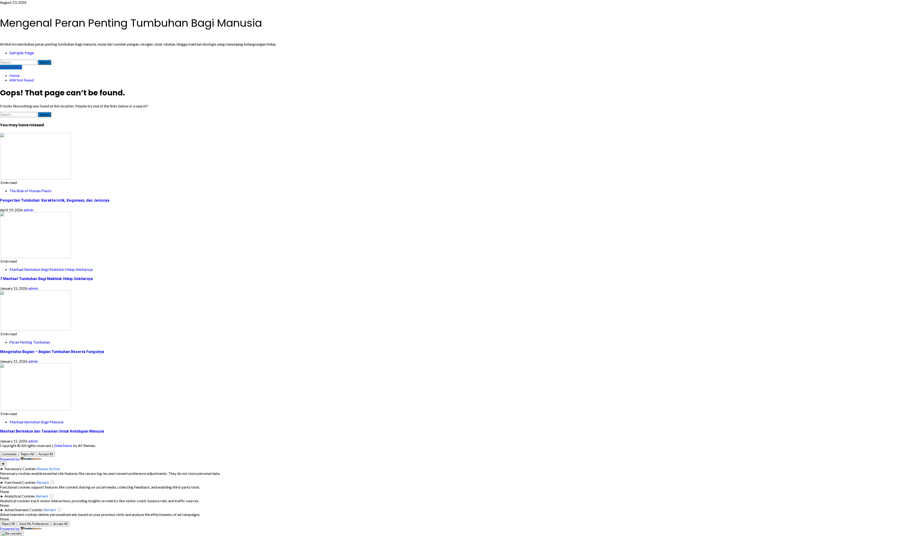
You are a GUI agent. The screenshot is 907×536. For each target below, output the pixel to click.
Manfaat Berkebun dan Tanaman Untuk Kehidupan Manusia (52, 431)
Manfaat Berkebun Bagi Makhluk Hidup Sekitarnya (51, 269)
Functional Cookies (20, 482)
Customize (9, 454)
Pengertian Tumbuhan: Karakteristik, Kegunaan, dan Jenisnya (54, 200)
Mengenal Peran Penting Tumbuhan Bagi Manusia (131, 23)
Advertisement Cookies (23, 509)
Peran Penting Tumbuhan (29, 342)
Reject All (27, 454)
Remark (42, 482)
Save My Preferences (34, 524)
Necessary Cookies (20, 468)
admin (29, 210)
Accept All (46, 454)
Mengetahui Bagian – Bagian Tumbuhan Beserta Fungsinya (52, 351)
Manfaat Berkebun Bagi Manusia (36, 422)
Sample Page (21, 53)
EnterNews (63, 445)
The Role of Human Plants (30, 190)
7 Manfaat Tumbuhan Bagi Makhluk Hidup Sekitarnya (46, 279)
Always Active (48, 468)
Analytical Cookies (19, 496)
